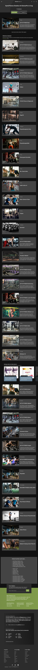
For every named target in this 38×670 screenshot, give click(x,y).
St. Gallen (26, 656)
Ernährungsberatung (7, 657)
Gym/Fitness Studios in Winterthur (19, 579)
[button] (1, 374)
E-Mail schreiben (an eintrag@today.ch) (15, 624)
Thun (25, 657)
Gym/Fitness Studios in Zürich (18, 581)
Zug (19, 12)
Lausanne (26, 651)
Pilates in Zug (15, 568)
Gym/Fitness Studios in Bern (18, 577)
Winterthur (26, 658)
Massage (5, 660)
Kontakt (27, 605)
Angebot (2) (24, 12)
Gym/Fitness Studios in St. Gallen (18, 580)
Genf (15, 659)
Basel (15, 652)
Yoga (5, 658)
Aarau (15, 651)
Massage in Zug (15, 571)
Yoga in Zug (15, 569)
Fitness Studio (14, 12)
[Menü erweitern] (1, 1)
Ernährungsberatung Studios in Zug (19, 566)
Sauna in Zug (15, 572)
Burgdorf (15, 656)
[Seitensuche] (31, 1)
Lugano (26, 652)
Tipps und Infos (9, 605)
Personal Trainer (6, 656)
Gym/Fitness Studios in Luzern (18, 578)
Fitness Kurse (6, 652)
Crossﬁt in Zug (15, 570)
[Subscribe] (27, 590)
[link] (11, 375)
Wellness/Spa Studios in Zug (18, 563)
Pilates (5, 659)
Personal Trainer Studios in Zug (18, 565)
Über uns (18, 605)
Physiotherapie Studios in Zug (18, 564)
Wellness (5, 653)
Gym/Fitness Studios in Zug (17, 561)
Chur (15, 657)
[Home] (18, 1)
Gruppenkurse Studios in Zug (18, 562)
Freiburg (15, 658)
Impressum (6, 666)
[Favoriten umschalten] (36, 1)
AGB (10, 666)
